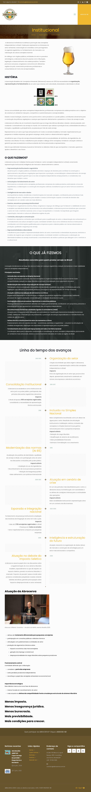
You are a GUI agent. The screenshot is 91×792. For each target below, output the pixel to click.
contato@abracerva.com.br (28, 2)
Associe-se (33, 760)
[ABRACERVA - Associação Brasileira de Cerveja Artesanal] (10, 14)
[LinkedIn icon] (82, 2)
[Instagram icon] (78, 2)
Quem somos (43, 35)
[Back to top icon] (82, 788)
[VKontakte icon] (87, 2)
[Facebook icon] (85, 2)
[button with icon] (69, 751)
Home (34, 35)
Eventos (31, 757)
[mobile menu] (74, 14)
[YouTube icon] (80, 2)
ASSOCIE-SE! (84, 14)
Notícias (32, 755)
